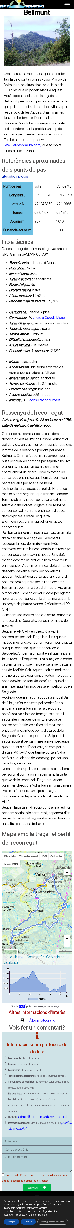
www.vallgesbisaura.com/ (23, 145)
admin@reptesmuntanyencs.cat (42, 1116)
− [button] (67, 943)
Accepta (11, 1221)
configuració (40, 1214)
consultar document (44, 400)
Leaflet (8, 957)
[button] (67, 4)
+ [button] (67, 937)
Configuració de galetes (52, 1221)
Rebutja (28, 1221)
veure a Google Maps (49, 317)
